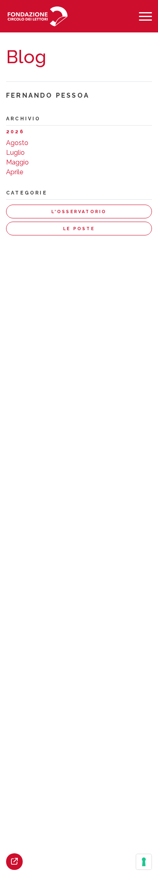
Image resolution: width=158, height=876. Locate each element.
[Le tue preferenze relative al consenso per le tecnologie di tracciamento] (144, 862)
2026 (15, 132)
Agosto (17, 143)
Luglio (15, 152)
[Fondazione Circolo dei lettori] (37, 16)
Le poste (79, 228)
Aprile (14, 172)
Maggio (17, 162)
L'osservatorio (79, 211)
